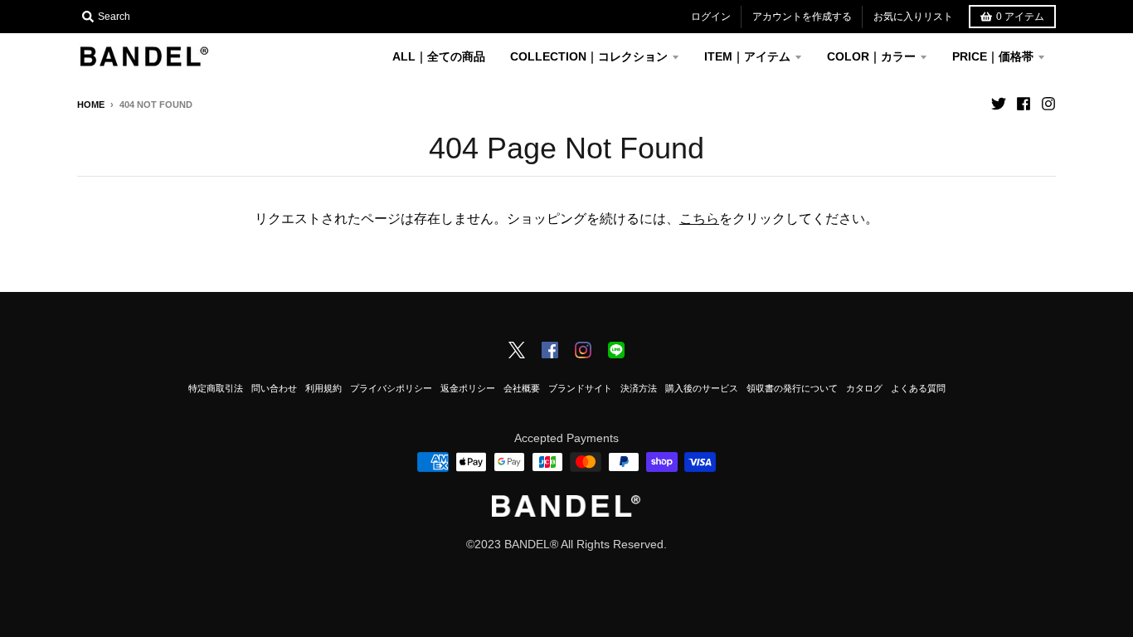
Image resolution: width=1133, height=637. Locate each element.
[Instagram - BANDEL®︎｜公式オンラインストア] (1048, 103)
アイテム (1020, 16)
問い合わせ (274, 388)
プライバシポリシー (391, 388)
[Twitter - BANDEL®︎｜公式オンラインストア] (998, 103)
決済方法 (638, 388)
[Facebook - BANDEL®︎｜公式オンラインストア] (1023, 103)
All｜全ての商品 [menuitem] (438, 56)
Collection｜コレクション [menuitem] (589, 56)
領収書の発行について (792, 388)
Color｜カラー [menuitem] (871, 56)
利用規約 (323, 388)
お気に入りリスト (913, 16)
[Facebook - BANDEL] (550, 352)
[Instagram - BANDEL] (583, 352)
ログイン (711, 16)
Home (91, 104)
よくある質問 (918, 388)
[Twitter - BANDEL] (517, 352)
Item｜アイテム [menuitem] (747, 56)
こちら (699, 219)
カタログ (864, 388)
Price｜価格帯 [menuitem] (992, 56)
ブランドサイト (580, 388)
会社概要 (521, 388)
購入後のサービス (701, 388)
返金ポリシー (467, 388)
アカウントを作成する (802, 16)
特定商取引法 (215, 388)
